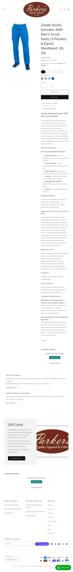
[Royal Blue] (53, 78)
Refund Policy (10, 403)
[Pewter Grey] (49, 78)
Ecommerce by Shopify (37, 566)
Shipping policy (53, 567)
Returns (50, 509)
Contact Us (51, 517)
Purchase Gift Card (17, 458)
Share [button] (44, 340)
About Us (50, 513)
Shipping (43, 60)
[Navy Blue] (46, 78)
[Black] (42, 78)
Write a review (55, 357)
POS (29, 566)
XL (54, 72)
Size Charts (51, 533)
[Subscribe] (32, 544)
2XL (60, 72)
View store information (49, 108)
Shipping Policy (11, 388)
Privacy (50, 525)
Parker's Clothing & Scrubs (21, 566)
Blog (49, 529)
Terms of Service (52, 521)
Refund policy (48, 566)
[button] (4, 10)
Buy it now (54, 97)
